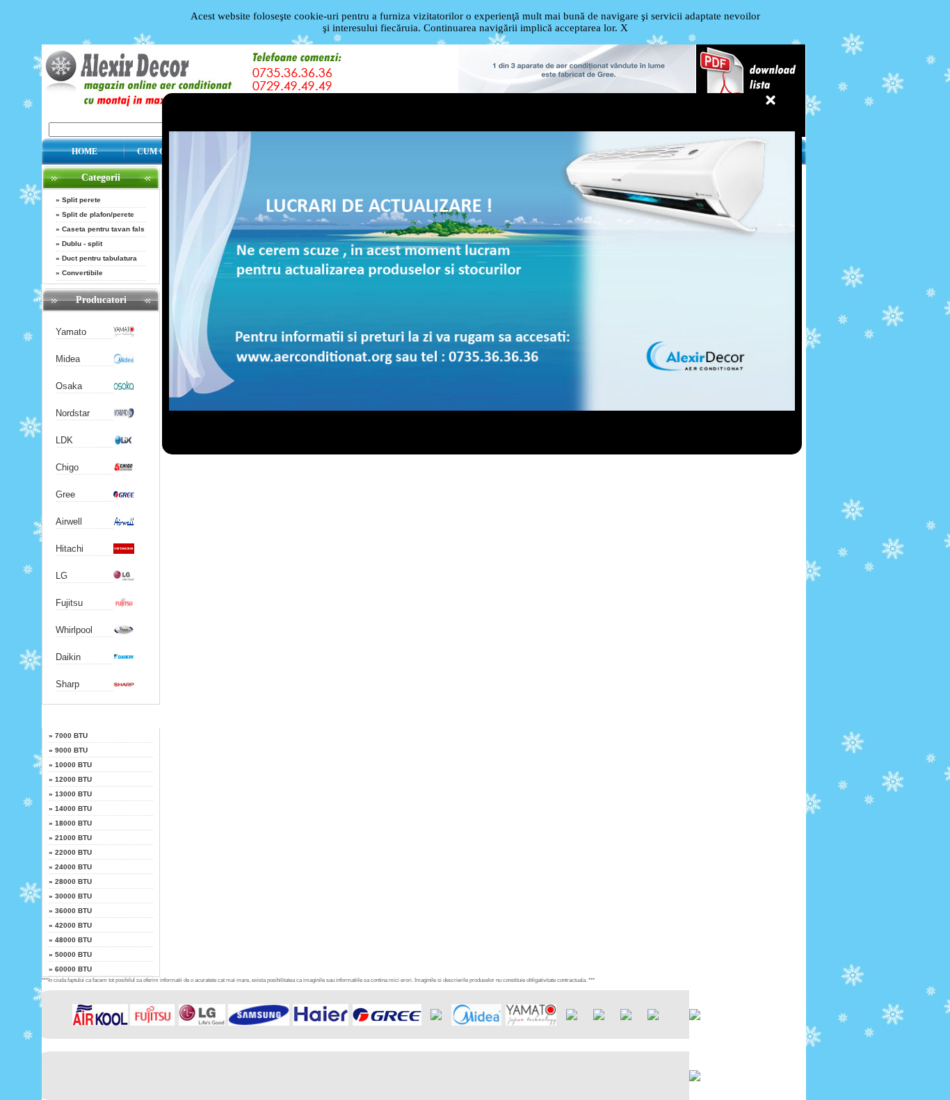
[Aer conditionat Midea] (123, 361)
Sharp (67, 684)
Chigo (67, 467)
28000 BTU (73, 881)
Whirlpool (74, 630)
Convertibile (82, 273)
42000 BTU (73, 925)
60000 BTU (73, 969)
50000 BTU (73, 954)
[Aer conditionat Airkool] (100, 1022)
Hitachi (69, 548)
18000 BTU (73, 823)
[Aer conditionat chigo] (123, 469)
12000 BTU (73, 779)
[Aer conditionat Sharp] (123, 686)
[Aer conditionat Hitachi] (123, 550)
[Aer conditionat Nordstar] (123, 415)
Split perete (81, 200)
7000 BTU (71, 735)
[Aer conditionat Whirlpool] (123, 632)
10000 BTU (73, 765)
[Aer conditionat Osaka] (123, 388)
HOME (84, 151)
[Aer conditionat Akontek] (436, 1017)
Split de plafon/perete (98, 214)
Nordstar (73, 413)
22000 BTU (73, 852)
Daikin (68, 657)
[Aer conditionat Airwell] (123, 523)
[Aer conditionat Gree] (123, 496)
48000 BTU (73, 940)
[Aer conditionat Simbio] (598, 1017)
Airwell (69, 521)
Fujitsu (69, 603)
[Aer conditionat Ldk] (123, 442)
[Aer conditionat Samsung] (259, 1022)
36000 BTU (73, 910)
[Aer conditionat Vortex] (625, 1017)
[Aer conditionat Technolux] (653, 1017)
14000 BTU (73, 808)
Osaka (69, 386)
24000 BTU (73, 867)
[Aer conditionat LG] (123, 578)
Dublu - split (82, 243)
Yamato (71, 332)
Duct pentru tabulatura (99, 258)
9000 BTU (71, 750)
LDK (64, 440)
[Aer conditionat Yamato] (123, 334)
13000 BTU (73, 794)
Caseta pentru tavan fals (103, 229)
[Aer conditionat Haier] (320, 1022)
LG (61, 575)
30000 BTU (73, 896)
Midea (68, 359)
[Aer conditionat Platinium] (571, 1017)
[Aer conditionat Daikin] (123, 659)
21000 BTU (73, 838)
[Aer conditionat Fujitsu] (123, 605)
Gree (65, 494)
